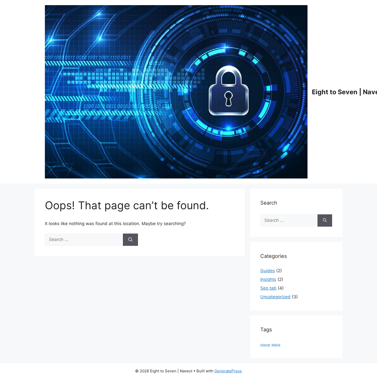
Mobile (276, 344)
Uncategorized (275, 296)
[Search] (130, 240)
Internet (265, 344)
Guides (267, 270)
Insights (268, 279)
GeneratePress (228, 371)
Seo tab (268, 288)
